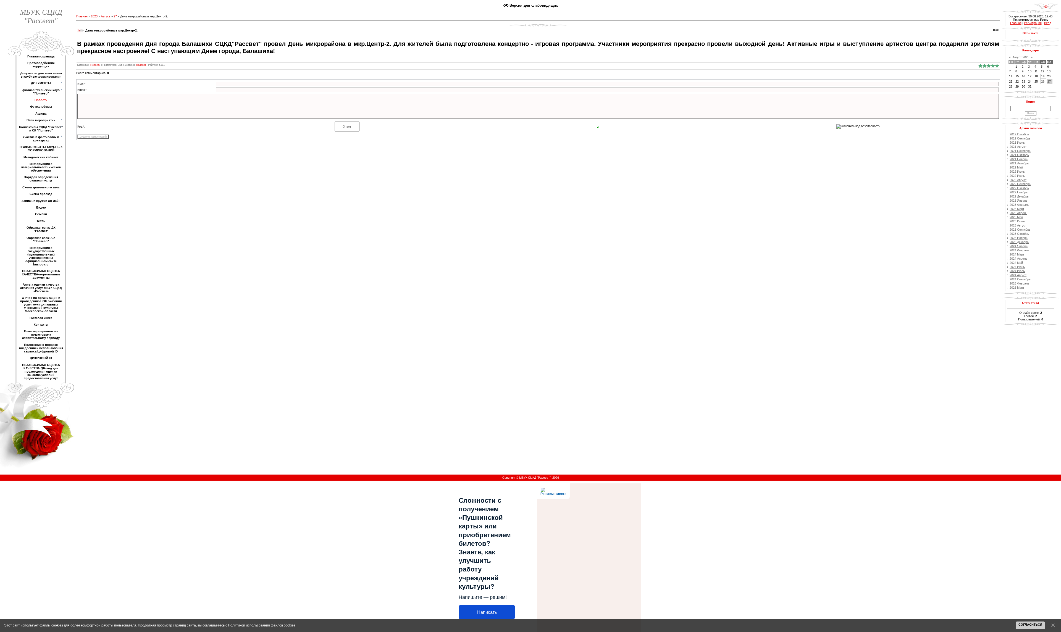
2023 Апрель (1018, 213)
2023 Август (1018, 225)
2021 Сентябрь (1020, 150)
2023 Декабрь (1019, 242)
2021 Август (1018, 146)
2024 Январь (1019, 246)
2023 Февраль (1019, 204)
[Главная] (1046, 4)
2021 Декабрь (1019, 163)
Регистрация (1033, 23)
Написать (487, 612)
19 (1042, 76)
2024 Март (1017, 254)
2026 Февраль (1019, 283)
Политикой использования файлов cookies (261, 625)
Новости (95, 65)
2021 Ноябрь (1019, 159)
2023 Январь (1019, 200)
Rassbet (141, 65)
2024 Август (1018, 275)
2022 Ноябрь (1019, 192)
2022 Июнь (1017, 171)
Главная (82, 16)
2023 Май (1016, 217)
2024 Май (1016, 262)
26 (1042, 81)
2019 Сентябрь (1020, 138)
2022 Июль (1017, 175)
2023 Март (1017, 208)
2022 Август (1018, 179)
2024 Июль (1017, 271)
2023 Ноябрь (1019, 237)
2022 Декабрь (1019, 196)
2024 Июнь (1017, 266)
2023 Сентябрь (1020, 229)
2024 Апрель (1018, 258)
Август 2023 (1020, 57)
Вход (1047, 23)
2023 (94, 16)
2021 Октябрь (1019, 155)
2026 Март (1017, 287)
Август (105, 16)
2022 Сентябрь (1020, 184)
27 (115, 16)
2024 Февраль (1019, 250)
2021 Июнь (1017, 142)
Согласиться (1030, 624)
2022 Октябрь (1019, 188)
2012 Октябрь (1019, 134)
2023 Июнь (1017, 221)
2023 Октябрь (1019, 233)
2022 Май (1016, 167)
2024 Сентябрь (1020, 279)
